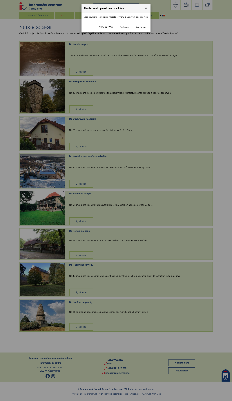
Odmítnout (140, 27)
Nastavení (124, 27)
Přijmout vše (106, 27)
